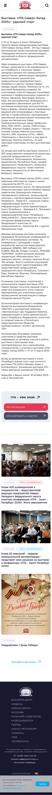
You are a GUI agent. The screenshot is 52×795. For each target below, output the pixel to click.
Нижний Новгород (26, 716)
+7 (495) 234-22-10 (24, 756)
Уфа (14, 737)
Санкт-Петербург (24, 729)
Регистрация (16, 407)
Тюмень (17, 733)
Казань (17, 704)
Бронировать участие (22, 416)
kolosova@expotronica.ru (24, 759)
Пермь (16, 724)
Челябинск (20, 741)
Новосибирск (22, 720)
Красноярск (21, 708)
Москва (17, 712)
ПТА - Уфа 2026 (23, 397)
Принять (42, 784)
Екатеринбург (22, 700)
